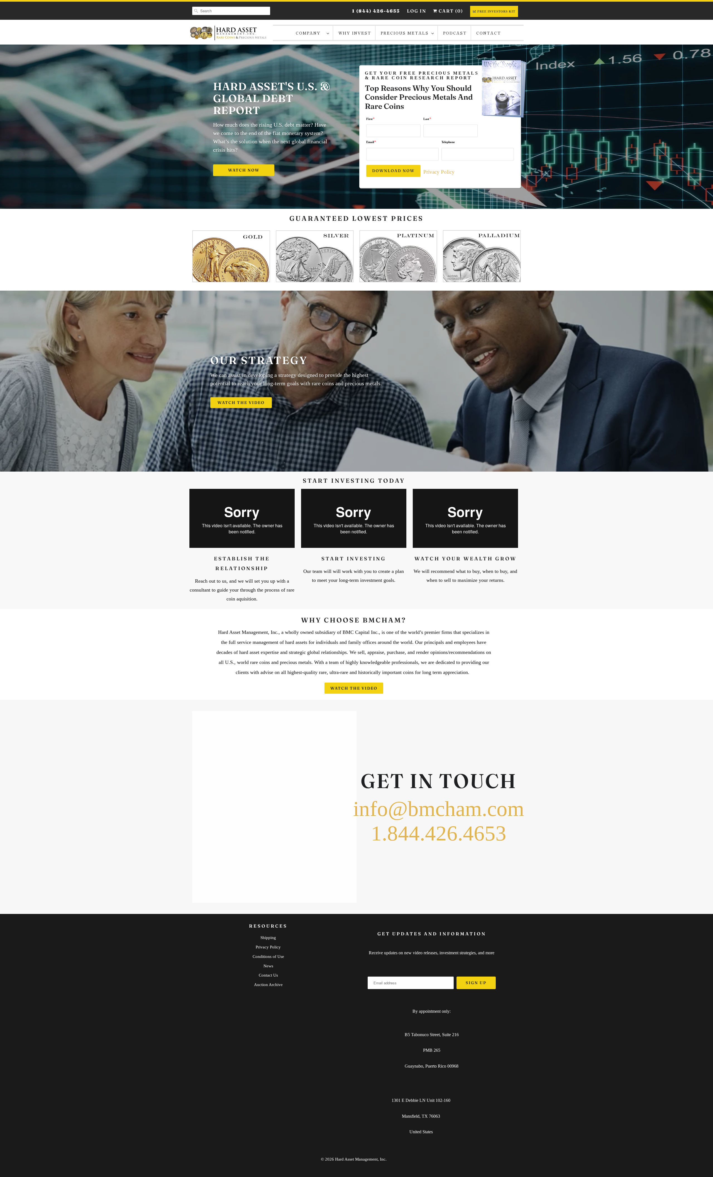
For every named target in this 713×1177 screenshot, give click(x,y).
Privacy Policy (439, 172)
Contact (488, 33)
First (370, 119)
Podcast (455, 33)
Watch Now (244, 170)
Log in (416, 11)
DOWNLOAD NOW (393, 170)
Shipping (268, 937)
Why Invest (354, 33)
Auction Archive (268, 984)
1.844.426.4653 (438, 833)
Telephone (448, 142)
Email (371, 142)
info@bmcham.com (438, 809)
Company (310, 33)
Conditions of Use (268, 956)
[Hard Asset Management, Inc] (228, 33)
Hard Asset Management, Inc (360, 1159)
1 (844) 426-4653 (376, 11)
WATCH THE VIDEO (241, 402)
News (268, 966)
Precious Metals (405, 33)
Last (427, 119)
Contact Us (268, 975)
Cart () (450, 11)
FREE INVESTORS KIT (496, 11)
